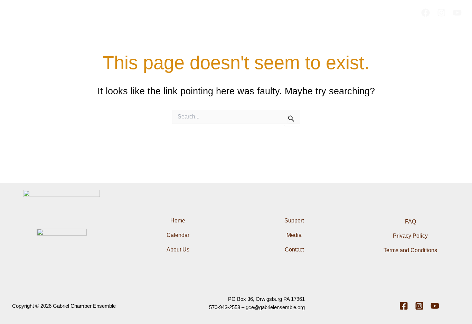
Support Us (231, 12)
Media (267, 12)
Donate (336, 12)
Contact (291, 12)
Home (134, 12)
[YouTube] (457, 12)
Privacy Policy (410, 236)
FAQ (314, 12)
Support (294, 220)
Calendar (198, 12)
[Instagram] (441, 12)
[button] (176, 12)
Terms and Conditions (410, 250)
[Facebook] (425, 12)
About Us (161, 12)
